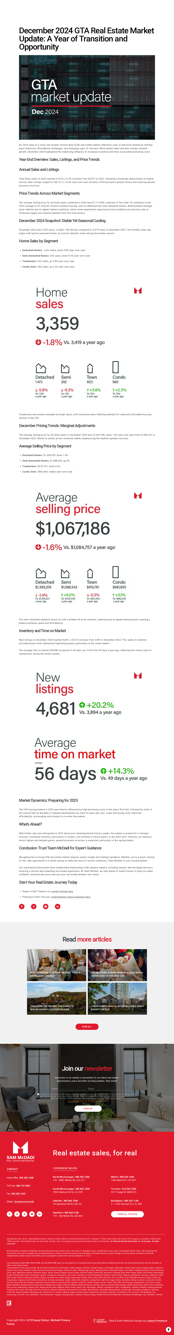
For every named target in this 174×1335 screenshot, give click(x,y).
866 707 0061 (23, 1185)
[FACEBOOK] (17, 1214)
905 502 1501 (19, 1193)
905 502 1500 (82, 1177)
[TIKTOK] (24, 1214)
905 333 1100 (131, 1200)
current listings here (62, 891)
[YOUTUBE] (32, 1214)
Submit (88, 1109)
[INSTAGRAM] (9, 1214)
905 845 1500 (71, 1200)
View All (87, 1027)
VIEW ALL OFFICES (127, 1214)
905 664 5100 (72, 1212)
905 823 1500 (82, 1189)
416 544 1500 (129, 1189)
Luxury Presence (157, 1320)
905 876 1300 (127, 1177)
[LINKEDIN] (39, 1214)
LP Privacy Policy (38, 1320)
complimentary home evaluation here (70, 897)
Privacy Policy (115, 1098)
